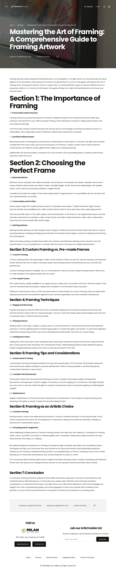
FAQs (28, 557)
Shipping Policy (69, 557)
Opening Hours (22, 544)
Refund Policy (52, 557)
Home (12, 25)
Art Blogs (20, 25)
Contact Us (39, 544)
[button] (6, 6)
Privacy (38, 557)
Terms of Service (87, 557)
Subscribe (102, 539)
